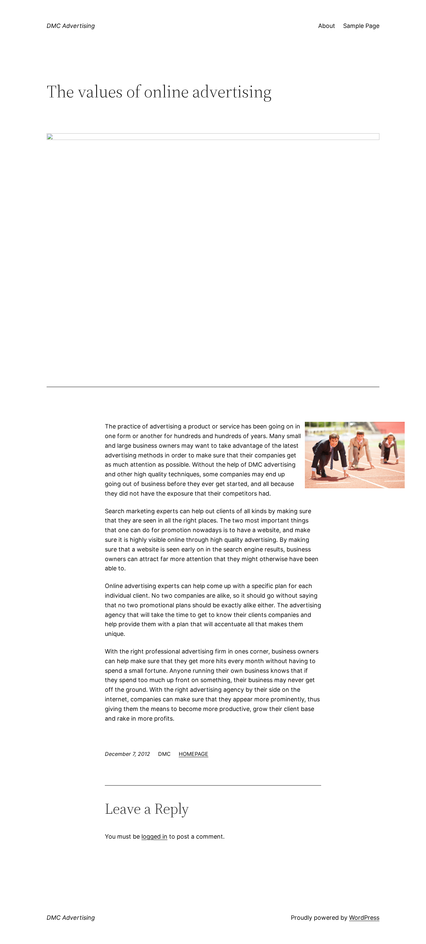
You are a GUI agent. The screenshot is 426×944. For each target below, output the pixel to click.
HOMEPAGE (193, 754)
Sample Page (361, 25)
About (326, 25)
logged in (154, 836)
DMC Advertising (71, 25)
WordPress (364, 917)
